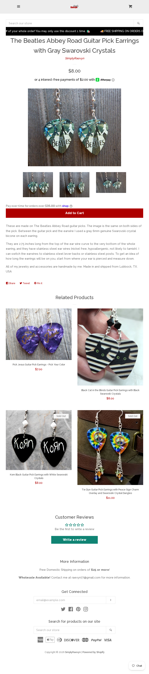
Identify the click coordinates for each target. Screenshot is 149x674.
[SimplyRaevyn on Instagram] (85, 610)
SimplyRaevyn (74, 58)
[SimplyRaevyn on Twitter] (63, 610)
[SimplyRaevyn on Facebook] (70, 610)
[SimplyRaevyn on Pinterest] (78, 610)
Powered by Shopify (93, 652)
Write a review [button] (74, 540)
